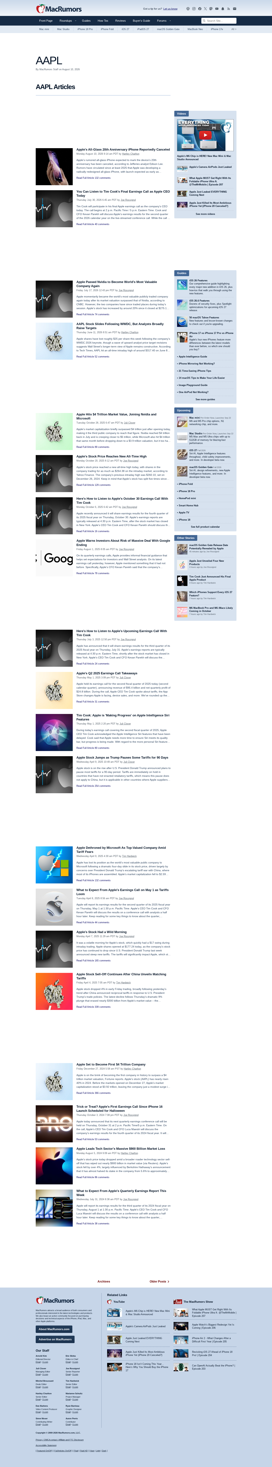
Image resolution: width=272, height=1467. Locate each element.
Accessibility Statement (46, 1445)
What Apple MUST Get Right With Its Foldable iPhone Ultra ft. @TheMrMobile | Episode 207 (210, 181)
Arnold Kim (41, 1356)
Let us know (170, 8)
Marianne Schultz (74, 1393)
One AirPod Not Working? (194, 392)
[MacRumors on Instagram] (194, 9)
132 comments (103, 177)
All (233, 29)
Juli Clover (129, 422)
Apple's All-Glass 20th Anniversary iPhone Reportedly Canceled (123, 149)
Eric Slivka (71, 1356)
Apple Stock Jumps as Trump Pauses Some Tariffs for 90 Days (122, 757)
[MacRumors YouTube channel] (217, 9)
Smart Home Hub (188, 505)
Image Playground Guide (193, 385)
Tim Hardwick (129, 856)
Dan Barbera (42, 1406)
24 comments (102, 663)
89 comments (102, 447)
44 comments (102, 922)
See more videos (205, 214)
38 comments (102, 1223)
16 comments (102, 531)
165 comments (103, 960)
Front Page (46, 20)
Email (38, 1362)
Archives (104, 1281)
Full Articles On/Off (62, 1451)
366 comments (103, 1093)
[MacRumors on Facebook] (200, 9)
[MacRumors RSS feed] (229, 9)
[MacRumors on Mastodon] (211, 9)
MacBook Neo (195, 29)
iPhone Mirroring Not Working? (197, 363)
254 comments (103, 786)
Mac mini (44, 29)
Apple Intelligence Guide (193, 356)
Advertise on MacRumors (55, 1339)
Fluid (76, 1451)
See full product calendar (205, 526)
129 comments (103, 485)
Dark (104, 1451)
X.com (45, 1362)
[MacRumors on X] (205, 9)
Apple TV (184, 512)
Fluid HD (84, 1451)
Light (98, 1451)
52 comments (102, 356)
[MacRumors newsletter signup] (234, 9)
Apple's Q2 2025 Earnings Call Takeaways (106, 673)
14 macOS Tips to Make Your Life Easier (202, 378)
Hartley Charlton (130, 153)
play (205, 135)
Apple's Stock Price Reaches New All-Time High (111, 456)
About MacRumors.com (54, 1329)
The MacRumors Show (198, 1301)
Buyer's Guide (141, 20)
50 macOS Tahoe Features (204, 317)
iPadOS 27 (143, 29)
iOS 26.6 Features (199, 300)
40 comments (102, 224)
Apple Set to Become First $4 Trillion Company (110, 1064)
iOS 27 (125, 29)
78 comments (102, 573)
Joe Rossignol (128, 200)
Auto (92, 1451)
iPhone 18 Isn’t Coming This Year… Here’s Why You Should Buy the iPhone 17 (147, 1367)
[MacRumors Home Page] (59, 9)
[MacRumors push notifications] (223, 9)
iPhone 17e (217, 29)
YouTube (119, 1301)
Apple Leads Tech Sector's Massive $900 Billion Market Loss (120, 1148)
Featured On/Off (44, 1451)
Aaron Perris (72, 1418)
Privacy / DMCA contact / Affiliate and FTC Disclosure (60, 1440)
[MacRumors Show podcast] (188, 9)
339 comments (103, 1006)
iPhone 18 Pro (85, 29)
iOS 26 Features (198, 280)
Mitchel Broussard (44, 1381)
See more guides (205, 399)
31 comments (102, 701)
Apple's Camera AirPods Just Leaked (210, 167)
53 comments (102, 1139)
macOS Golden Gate (168, 29)
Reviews (120, 20)
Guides (86, 20)
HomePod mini (187, 498)
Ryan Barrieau (72, 1406)
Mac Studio (63, 29)
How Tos (103, 20)
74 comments (102, 314)
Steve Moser (42, 1418)
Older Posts (158, 1281)
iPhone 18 (184, 519)
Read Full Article (85, 177)
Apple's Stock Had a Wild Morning (101, 932)
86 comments (102, 1177)
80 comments (102, 748)
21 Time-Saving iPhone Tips (195, 370)
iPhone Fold (107, 29)
